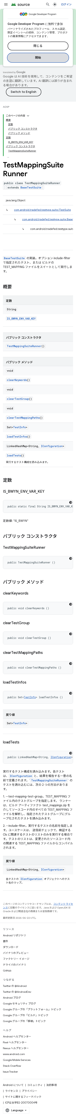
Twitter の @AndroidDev (17, 991)
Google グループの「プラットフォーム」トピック (32, 1009)
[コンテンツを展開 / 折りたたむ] (28, 116)
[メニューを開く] (6, 4)
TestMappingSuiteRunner (24, 346)
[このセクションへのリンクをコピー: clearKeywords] (32, 593)
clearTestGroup (18, 399)
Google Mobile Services (16, 1060)
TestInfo (19, 427)
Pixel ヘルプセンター (15, 1042)
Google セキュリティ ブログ (19, 1003)
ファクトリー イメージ (16, 958)
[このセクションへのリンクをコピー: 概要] (15, 287)
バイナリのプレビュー (16, 953)
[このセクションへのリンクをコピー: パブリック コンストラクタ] (60, 536)
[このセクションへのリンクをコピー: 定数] (15, 480)
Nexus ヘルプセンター (16, 1048)
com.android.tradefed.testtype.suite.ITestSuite (42, 210)
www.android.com (14, 1054)
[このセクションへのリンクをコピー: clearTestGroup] (33, 623)
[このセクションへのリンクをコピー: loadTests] (23, 742)
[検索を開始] (48, 4)
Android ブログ (12, 997)
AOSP (6, 106)
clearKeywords (17, 380)
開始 (38, 58)
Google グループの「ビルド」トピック (25, 1015)
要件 (5, 941)
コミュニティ (35, 1085)
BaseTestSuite (30, 187)
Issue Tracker (10, 1071)
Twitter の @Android (15, 986)
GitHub (7, 970)
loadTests (14, 455)
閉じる (38, 46)
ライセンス (11, 1090)
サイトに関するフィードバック (23, 1096)
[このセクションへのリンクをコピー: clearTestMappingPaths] (46, 653)
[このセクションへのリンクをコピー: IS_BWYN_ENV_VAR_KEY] (48, 492)
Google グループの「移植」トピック (24, 1021)
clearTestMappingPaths (23, 417)
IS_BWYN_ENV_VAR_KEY (21, 318)
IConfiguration (52, 446)
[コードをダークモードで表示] (70, 502)
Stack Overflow (12, 1065)
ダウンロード (10, 947)
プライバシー (29, 1090)
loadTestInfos (17, 436)
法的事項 (51, 1085)
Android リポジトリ (14, 935)
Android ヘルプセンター (17, 1036)
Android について (13, 1085)
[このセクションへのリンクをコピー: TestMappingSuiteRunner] (49, 548)
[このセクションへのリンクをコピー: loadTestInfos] (30, 682)
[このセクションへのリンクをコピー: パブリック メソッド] (47, 582)
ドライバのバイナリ (14, 964)
